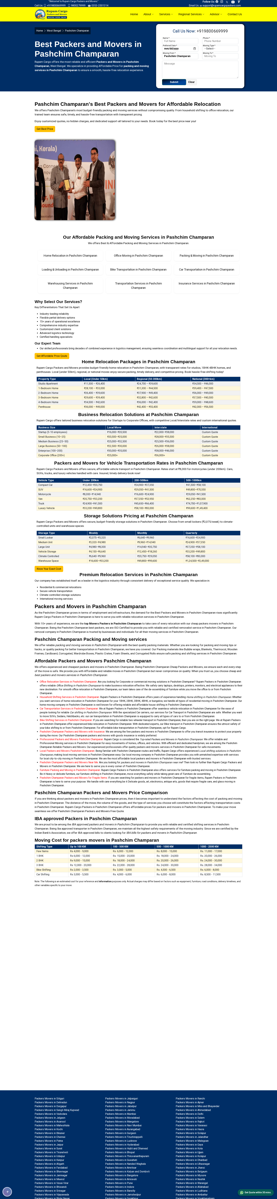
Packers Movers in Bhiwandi (51, 1186)
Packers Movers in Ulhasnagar (193, 1163)
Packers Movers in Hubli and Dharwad (126, 1148)
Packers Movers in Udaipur (50, 1156)
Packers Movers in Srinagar (50, 1190)
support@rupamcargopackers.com (221, 5)
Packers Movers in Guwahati (121, 1160)
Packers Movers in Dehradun (51, 1102)
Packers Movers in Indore (119, 1186)
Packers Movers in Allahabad (192, 1186)
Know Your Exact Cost (49, 568)
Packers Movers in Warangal (192, 1183)
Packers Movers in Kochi (49, 1129)
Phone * (206, 38)
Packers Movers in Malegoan (192, 1140)
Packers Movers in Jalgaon (50, 1117)
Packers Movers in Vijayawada (52, 1194)
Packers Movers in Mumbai (120, 1113)
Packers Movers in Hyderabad (122, 1144)
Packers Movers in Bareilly (120, 1190)
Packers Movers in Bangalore (121, 1175)
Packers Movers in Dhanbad (191, 1160)
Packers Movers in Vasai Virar (51, 1183)
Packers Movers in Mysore (191, 1175)
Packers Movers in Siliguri (49, 1098)
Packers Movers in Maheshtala (52, 1125)
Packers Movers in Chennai (50, 1136)
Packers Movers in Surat (48, 1148)
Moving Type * (209, 46)
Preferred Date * (170, 46)
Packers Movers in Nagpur (120, 1102)
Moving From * (169, 53)
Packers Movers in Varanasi (191, 1125)
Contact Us (235, 14)
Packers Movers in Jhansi (190, 1167)
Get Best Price (45, 128)
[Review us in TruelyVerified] (239, 1)
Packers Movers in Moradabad (122, 1117)
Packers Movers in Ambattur (192, 1194)
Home (134, 14)
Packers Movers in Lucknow (121, 1140)
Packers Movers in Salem (190, 1117)
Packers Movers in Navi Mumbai (123, 1125)
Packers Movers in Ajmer (190, 1102)
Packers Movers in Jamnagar (51, 1175)
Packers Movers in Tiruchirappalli (124, 1136)
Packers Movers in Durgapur (51, 1106)
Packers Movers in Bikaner (50, 1133)
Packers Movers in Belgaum (191, 1171)
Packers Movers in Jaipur (49, 1144)
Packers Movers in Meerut (49, 1179)
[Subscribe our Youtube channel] (233, 1)
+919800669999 (56, 5)
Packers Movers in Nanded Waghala (125, 1163)
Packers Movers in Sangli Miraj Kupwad (57, 1110)
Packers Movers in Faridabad (51, 1167)
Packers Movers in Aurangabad (122, 1129)
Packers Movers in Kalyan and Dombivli (127, 1171)
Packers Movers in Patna (49, 1140)
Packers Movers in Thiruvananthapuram (127, 1156)
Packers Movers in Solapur (191, 1133)
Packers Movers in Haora (190, 1129)
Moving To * (208, 53)
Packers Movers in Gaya (189, 1144)
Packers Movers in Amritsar (120, 1167)
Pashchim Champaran (56, 612)
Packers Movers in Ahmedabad (193, 1110)
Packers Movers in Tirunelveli (51, 1152)
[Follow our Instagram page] (222, 1)
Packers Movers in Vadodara (51, 1113)
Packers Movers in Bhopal (120, 1152)
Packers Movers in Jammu (120, 1110)
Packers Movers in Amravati (121, 1179)
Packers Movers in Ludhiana (191, 1190)
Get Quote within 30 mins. (258, 1192)
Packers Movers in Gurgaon (120, 1133)
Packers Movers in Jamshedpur (123, 1194)
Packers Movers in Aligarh (49, 1163)
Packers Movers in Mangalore (122, 1121)
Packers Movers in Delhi (189, 1113)
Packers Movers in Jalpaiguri (121, 1098)
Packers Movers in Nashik (190, 1179)
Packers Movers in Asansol (50, 1121)
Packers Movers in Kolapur (191, 1156)
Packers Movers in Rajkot (190, 1121)
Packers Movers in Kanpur (49, 1160)
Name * (166, 38)
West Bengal (54, 30)
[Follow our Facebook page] (218, 1)
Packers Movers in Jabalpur (121, 1106)
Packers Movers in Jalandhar (192, 1136)
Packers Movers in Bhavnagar (51, 1171)
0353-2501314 (99, 5)
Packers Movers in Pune (119, 1183)
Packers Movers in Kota (189, 1148)
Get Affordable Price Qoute (52, 355)
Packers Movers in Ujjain (189, 1152)
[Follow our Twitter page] (228, 1)
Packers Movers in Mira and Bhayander (197, 1106)
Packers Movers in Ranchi (190, 1098)
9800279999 (77, 5)
